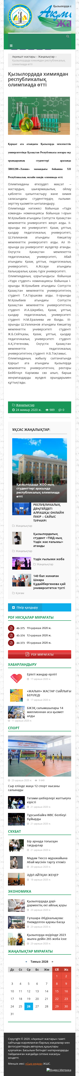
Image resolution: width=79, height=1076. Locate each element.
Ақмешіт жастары (39, 18)
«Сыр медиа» (34, 1063)
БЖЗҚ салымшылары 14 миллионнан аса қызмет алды (45, 712)
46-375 (20, 628)
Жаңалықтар (25, 405)
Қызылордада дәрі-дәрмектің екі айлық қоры (47, 903)
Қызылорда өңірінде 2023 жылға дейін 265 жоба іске (47, 937)
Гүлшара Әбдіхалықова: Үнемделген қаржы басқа (46, 920)
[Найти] (68, 36)
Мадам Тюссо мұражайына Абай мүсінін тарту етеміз (47, 860)
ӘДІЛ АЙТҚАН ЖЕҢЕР (43, 875)
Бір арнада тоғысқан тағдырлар (42, 843)
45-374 (20, 635)
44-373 (20, 643)
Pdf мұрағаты (42, 654)
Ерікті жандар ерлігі (42, 674)
